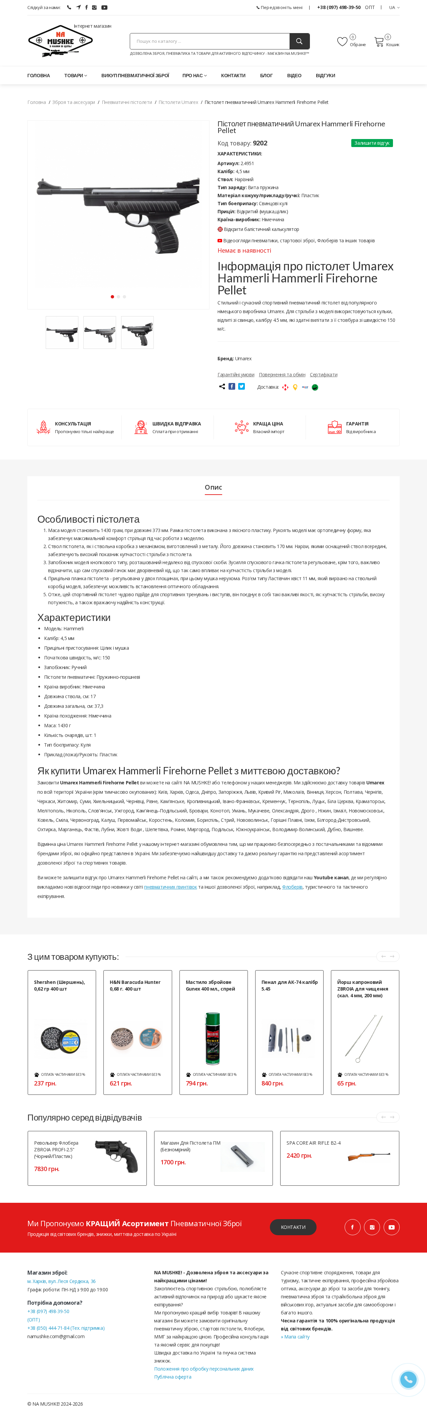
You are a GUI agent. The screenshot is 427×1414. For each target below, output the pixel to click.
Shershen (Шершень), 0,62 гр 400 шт (59, 985)
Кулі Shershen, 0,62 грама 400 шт (61, 1000)
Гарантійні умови (236, 374)
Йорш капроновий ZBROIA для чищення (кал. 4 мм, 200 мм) (362, 989)
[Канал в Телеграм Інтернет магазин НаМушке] (78, 7)
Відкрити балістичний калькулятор (261, 229)
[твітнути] (241, 386)
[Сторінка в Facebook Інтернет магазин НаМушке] (86, 7)
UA (392, 7)
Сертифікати (323, 374)
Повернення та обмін (282, 374)
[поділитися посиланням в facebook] (232, 386)
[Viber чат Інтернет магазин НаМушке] (69, 7)
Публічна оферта (172, 1377)
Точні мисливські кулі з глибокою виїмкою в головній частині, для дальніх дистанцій (138, 1003)
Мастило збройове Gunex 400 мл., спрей (210, 985)
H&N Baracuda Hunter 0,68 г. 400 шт (135, 985)
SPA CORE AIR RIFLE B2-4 (313, 1143)
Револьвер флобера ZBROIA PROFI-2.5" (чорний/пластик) (56, 1149)
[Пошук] (300, 41)
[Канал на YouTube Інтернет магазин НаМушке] (104, 7)
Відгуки (325, 75)
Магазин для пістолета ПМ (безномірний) (190, 1146)
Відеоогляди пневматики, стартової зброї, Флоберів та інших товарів (298, 240)
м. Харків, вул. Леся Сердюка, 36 (61, 1281)
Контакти (233, 75)
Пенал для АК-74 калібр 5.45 (290, 985)
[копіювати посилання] (222, 386)
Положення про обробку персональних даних (204, 1369)
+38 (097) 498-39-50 (339, 7)
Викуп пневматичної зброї (135, 75)
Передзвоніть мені (281, 7)
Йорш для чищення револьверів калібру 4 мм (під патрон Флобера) (365, 1010)
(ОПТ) (33, 1319)
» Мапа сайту (295, 1336)
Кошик (393, 44)
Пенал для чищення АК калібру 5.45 (291, 1000)
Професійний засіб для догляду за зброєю (208, 1000)
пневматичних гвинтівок (170, 887)
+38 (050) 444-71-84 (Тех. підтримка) (65, 1328)
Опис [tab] (213, 487)
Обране (357, 44)
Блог (266, 75)
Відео (294, 75)
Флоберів (292, 887)
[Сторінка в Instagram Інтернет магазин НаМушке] (94, 7)
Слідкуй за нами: (43, 7)
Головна (38, 75)
